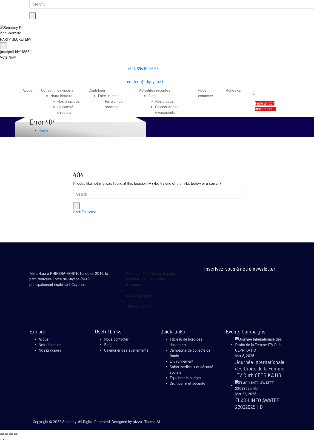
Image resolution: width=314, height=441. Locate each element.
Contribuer (97, 90)
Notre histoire (61, 96)
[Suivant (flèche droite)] (6, 439)
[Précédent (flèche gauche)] (2, 439)
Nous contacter (116, 339)
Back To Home (84, 212)
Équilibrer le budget (185, 378)
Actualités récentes (154, 90)
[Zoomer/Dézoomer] (2, 434)
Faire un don (107, 96)
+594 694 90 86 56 (143, 68)
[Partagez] (11, 434)
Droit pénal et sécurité (187, 383)
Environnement (181, 361)
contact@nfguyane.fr (146, 81)
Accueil (28, 90)
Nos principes (68, 101)
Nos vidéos (164, 101)
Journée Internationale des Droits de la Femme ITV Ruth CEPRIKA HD (259, 368)
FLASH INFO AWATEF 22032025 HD (257, 403)
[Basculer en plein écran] (6, 434)
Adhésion (233, 90)
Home (43, 130)
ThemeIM (152, 422)
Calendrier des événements (126, 350)
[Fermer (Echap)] (15, 434)
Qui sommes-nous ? (57, 90)
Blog (152, 96)
